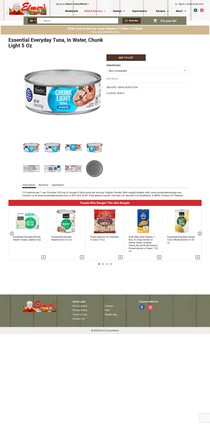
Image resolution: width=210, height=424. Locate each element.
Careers (109, 305)
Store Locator (80, 305)
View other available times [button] (105, 31)
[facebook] (195, 10)
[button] (77, 4)
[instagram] (202, 10)
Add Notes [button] (112, 78)
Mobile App (111, 314)
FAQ (107, 310)
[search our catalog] (40, 21)
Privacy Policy (79, 310)
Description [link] (29, 184)
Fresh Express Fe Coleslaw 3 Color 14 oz (104, 238)
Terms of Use (79, 314)
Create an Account (195, 4)
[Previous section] (11, 233)
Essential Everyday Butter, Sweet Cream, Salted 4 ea (27, 238)
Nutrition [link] (43, 184)
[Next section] (199, 233)
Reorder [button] (133, 20)
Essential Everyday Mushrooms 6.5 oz (62, 238)
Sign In (181, 4)
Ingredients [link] (58, 184)
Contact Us (78, 318)
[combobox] (32, 21)
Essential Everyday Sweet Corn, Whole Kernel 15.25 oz (181, 239)
